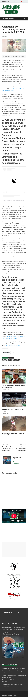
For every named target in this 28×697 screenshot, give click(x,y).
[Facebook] (17, 1)
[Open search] (24, 19)
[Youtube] (21, 1)
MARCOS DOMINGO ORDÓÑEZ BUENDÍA (11, 360)
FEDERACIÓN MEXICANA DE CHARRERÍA (11, 359)
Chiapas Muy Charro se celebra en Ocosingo (13, 668)
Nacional (4, 24)
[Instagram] (15, 1)
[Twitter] (19, 1)
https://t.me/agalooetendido (12, 345)
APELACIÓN (11, 357)
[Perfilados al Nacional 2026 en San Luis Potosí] (14, 400)
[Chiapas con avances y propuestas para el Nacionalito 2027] (14, 376)
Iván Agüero (15, 35)
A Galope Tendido (14, 693)
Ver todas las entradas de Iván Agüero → (19, 462)
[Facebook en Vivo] (23, 1)
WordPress (9, 695)
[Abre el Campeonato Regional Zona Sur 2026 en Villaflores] (14, 424)
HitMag (15, 695)
